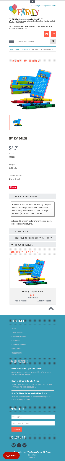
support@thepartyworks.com (43, 5)
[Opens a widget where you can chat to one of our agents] (11, 455)
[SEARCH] (53, 41)
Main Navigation (11, 41)
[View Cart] (53, 34)
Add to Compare (44, 300)
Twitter (24, 445)
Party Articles (19, 361)
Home (11, 49)
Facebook (19, 445)
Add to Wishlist (21, 300)
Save (14, 187)
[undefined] (32, 112)
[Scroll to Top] (52, 309)
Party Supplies (23, 49)
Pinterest (13, 445)
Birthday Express (18, 138)
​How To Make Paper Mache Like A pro (29, 393)
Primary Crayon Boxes (32, 291)
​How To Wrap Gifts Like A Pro (25, 381)
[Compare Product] (46, 34)
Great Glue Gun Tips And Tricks (26, 368)
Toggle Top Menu (32, 1)
